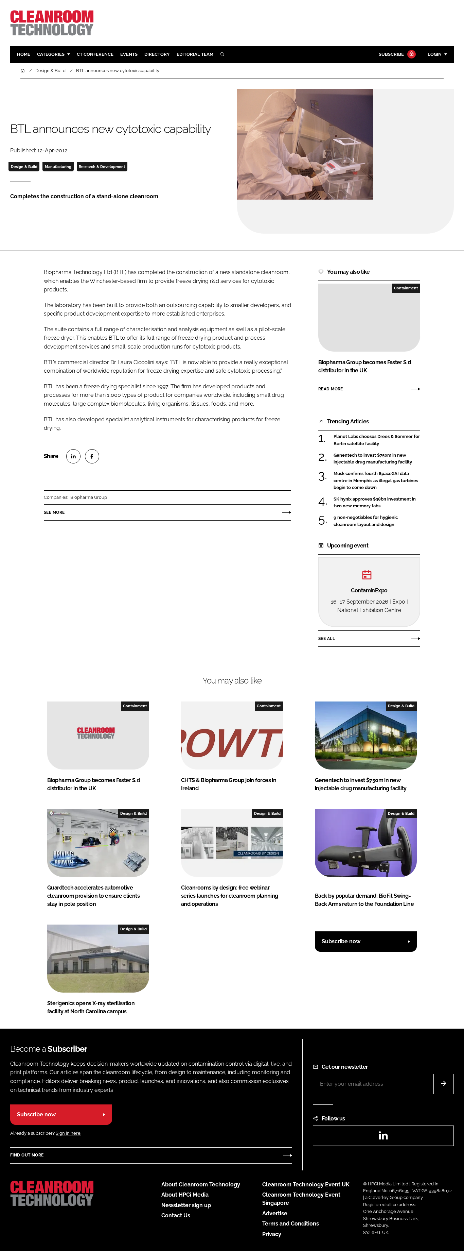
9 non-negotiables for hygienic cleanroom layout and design (366, 521)
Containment (406, 288)
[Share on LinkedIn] (73, 456)
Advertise (274, 1213)
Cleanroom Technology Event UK (306, 1184)
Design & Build (24, 167)
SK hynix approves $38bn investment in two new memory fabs (375, 503)
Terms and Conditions (290, 1223)
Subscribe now (341, 941)
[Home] (23, 70)
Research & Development (102, 167)
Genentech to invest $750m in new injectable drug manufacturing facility (373, 459)
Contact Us (175, 1215)
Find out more (26, 1155)
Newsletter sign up (186, 1205)
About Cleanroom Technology (200, 1184)
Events (129, 54)
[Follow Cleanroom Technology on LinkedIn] (383, 1137)
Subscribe (391, 54)
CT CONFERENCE (95, 54)
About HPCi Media (185, 1194)
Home (23, 54)
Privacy (271, 1234)
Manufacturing (58, 167)
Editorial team (195, 54)
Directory (157, 54)
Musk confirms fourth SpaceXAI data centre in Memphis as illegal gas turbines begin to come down (376, 480)
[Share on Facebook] (92, 456)
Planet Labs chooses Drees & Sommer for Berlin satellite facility (377, 440)
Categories (51, 54)
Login (435, 54)
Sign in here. (68, 1133)
